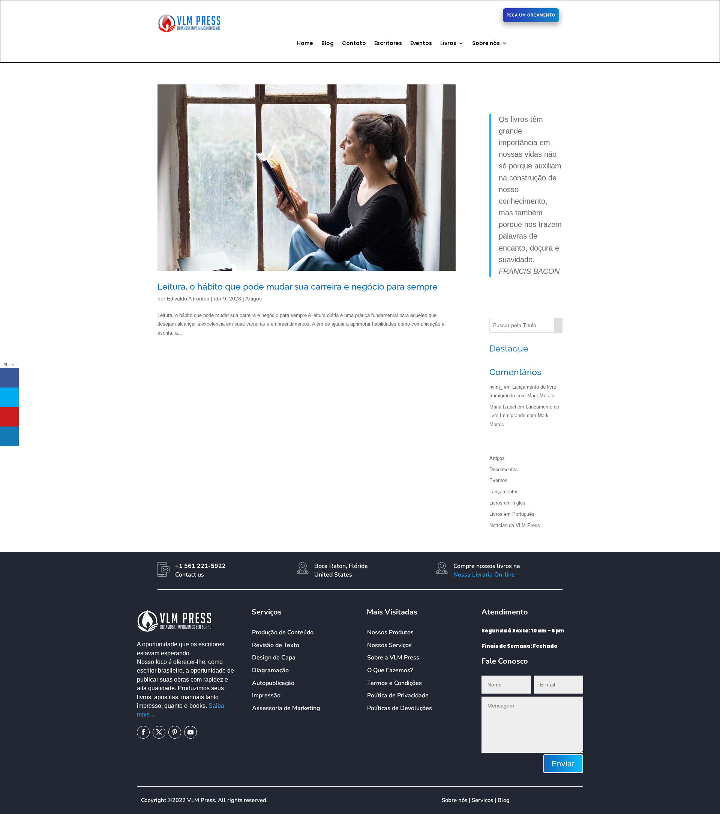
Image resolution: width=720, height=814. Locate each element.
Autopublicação (273, 683)
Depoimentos (503, 469)
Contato (354, 44)
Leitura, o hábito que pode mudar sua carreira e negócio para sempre (298, 286)
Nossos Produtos (390, 632)
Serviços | (485, 800)
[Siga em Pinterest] (460, 14)
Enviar (563, 764)
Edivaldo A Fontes (188, 299)
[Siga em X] (448, 14)
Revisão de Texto (275, 645)
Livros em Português (511, 514)
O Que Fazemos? (390, 670)
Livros (448, 44)
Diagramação (270, 670)
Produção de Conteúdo (283, 632)
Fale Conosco (281, 14)
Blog (327, 44)
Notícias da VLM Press (514, 525)
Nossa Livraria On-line (484, 575)
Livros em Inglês (507, 503)
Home (305, 44)
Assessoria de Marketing (286, 708)
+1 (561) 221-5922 (358, 14)
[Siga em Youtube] (190, 732)
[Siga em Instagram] (472, 14)
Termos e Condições (394, 683)
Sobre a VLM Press (393, 657)
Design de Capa (274, 657)
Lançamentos (504, 491)
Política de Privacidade (398, 695)
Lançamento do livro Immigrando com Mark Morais (524, 415)
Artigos (253, 299)
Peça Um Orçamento (531, 15)
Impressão (266, 695)
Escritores (388, 44)
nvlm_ (495, 387)
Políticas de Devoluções (399, 708)
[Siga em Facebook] (436, 14)
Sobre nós (486, 44)
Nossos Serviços (389, 645)
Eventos (421, 44)
